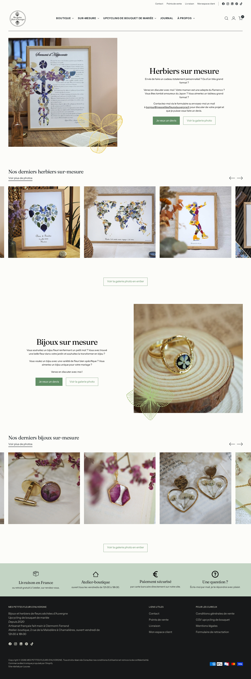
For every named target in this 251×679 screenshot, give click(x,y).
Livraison (154, 625)
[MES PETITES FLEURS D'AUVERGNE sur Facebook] (223, 3)
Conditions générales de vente (215, 613)
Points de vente (159, 619)
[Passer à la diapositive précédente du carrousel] (232, 178)
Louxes (26, 666)
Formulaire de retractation (212, 632)
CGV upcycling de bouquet (213, 619)
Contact (154, 613)
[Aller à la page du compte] (233, 18)
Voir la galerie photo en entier (125, 281)
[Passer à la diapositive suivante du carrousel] (240, 178)
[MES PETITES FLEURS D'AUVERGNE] (17, 18)
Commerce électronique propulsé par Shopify (30, 663)
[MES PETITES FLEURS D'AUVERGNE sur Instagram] (227, 3)
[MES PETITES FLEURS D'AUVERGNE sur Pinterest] (236, 3)
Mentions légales (207, 625)
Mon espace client (160, 632)
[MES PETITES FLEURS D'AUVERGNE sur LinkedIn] (232, 3)
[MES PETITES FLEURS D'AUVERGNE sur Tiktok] (241, 3)
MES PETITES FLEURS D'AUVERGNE (44, 660)
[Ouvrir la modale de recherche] (226, 18)
